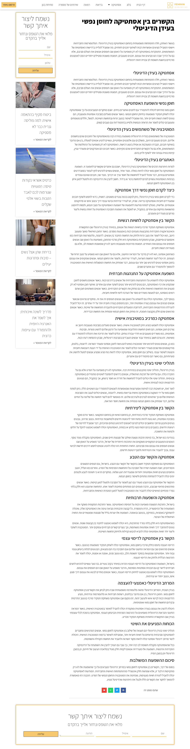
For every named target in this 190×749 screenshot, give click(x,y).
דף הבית (140, 5)
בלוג (129, 5)
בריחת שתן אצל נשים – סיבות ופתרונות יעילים (36, 258)
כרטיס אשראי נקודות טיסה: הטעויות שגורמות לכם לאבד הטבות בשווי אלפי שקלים (36, 192)
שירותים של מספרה (68, 5)
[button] (123, 690)
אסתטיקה (116, 5)
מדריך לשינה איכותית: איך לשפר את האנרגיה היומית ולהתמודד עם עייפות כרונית (35, 323)
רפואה (87, 5)
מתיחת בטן (47, 5)
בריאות (99, 5)
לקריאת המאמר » (42, 139)
